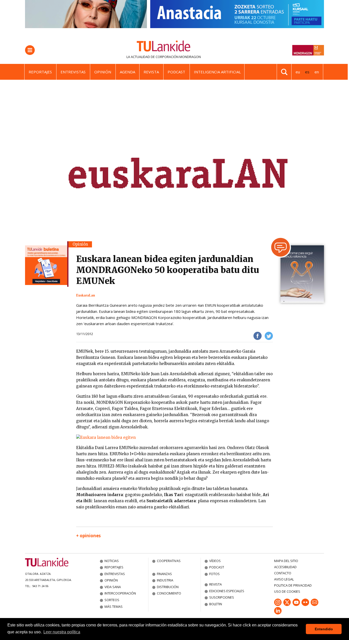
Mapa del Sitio (286, 560)
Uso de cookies (287, 591)
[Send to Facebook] (257, 335)
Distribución (168, 587)
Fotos (214, 574)
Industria (165, 580)
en (317, 71)
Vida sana (112, 587)
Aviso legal (284, 579)
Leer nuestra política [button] (61, 632)
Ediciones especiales (226, 591)
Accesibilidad (285, 567)
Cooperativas (169, 560)
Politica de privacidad (293, 585)
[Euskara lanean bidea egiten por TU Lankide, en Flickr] (106, 437)
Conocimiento (169, 593)
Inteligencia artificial (217, 71)
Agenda (127, 71)
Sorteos (111, 600)
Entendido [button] (324, 629)
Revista (151, 71)
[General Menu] (30, 50)
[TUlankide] (163, 47)
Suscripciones (221, 597)
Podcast (176, 71)
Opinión (102, 71)
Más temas (113, 606)
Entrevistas (73, 71)
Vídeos (215, 560)
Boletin (215, 604)
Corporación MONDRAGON (178, 56)
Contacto (282, 573)
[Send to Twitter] (269, 335)
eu (298, 71)
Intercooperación (120, 593)
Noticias (111, 560)
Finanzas (164, 574)
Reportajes (40, 71)
